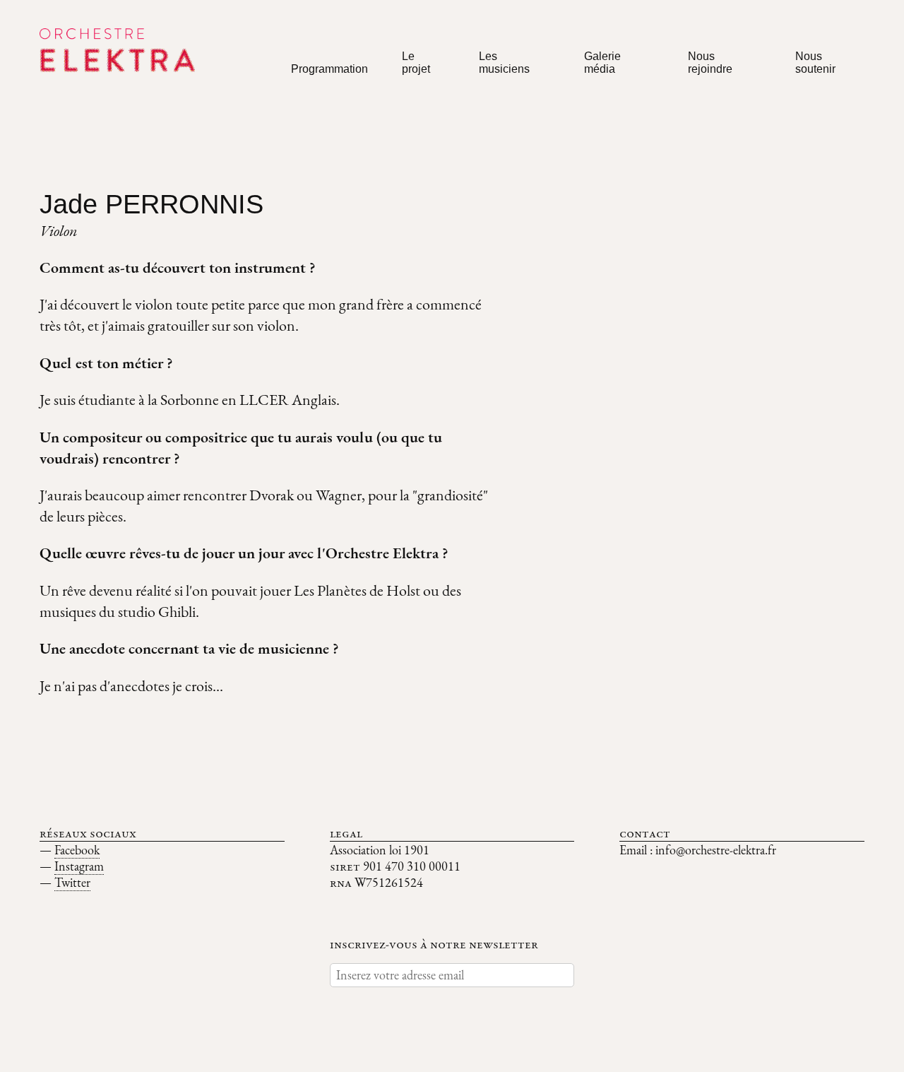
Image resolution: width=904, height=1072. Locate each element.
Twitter (72, 882)
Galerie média (602, 62)
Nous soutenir (815, 62)
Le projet (416, 62)
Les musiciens (504, 62)
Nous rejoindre (710, 62)
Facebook (77, 850)
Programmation (329, 69)
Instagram (79, 866)
